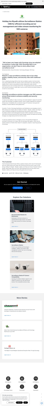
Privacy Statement (5, 399)
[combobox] (13, 4)
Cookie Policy (13, 399)
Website (26, 173)
